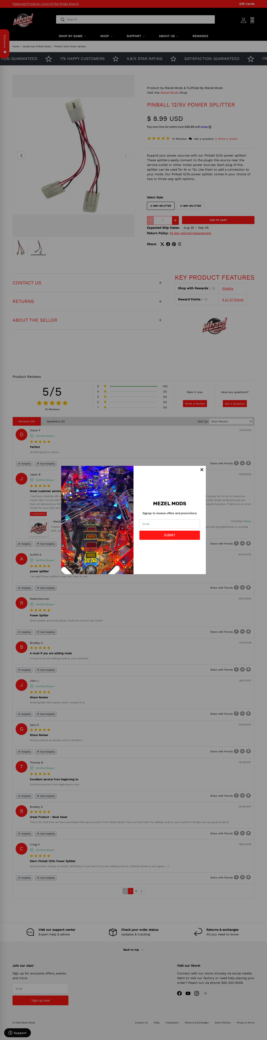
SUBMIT (169, 535)
